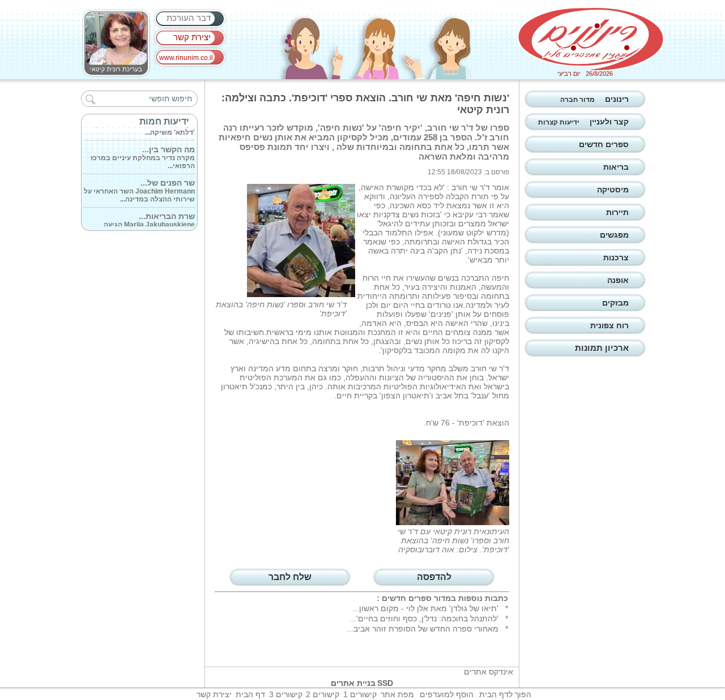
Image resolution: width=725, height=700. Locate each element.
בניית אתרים (353, 683)
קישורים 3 (285, 694)
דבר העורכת (189, 18)
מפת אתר (397, 694)
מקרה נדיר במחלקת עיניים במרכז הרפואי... (143, 153)
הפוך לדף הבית (505, 694)
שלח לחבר (290, 577)
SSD (385, 683)
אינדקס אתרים (488, 671)
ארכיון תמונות (602, 348)
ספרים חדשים (407, 598)
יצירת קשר (192, 37)
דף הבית (250, 694)
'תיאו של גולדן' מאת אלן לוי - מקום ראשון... (425, 608)
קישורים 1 (360, 694)
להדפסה (434, 577)
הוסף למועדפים (447, 694)
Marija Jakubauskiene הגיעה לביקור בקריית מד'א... (149, 220)
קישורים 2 (322, 694)
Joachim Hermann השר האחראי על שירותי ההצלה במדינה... (139, 187)
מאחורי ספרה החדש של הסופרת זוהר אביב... (422, 628)
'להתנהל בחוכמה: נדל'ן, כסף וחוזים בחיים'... (423, 618)
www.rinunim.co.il (186, 58)
